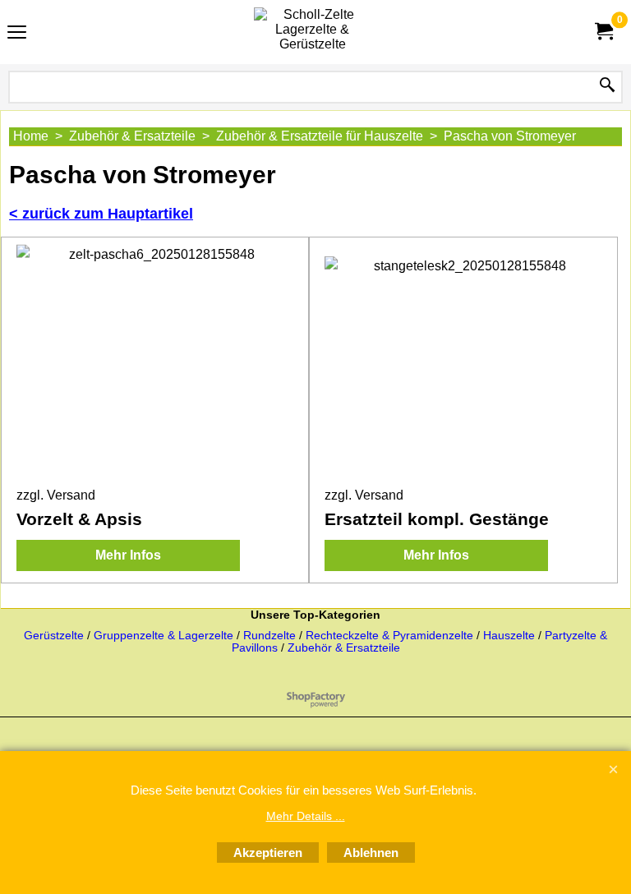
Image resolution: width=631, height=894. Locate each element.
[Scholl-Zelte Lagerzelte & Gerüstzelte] (312, 32)
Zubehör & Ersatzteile (344, 648)
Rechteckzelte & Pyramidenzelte (391, 635)
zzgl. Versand (55, 495)
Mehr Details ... (305, 816)
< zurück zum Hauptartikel (101, 213)
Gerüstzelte (55, 635)
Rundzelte (269, 635)
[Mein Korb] (603, 31)
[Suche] (607, 85)
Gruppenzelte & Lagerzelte (165, 635)
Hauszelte (509, 635)
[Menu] (16, 34)
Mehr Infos (128, 555)
